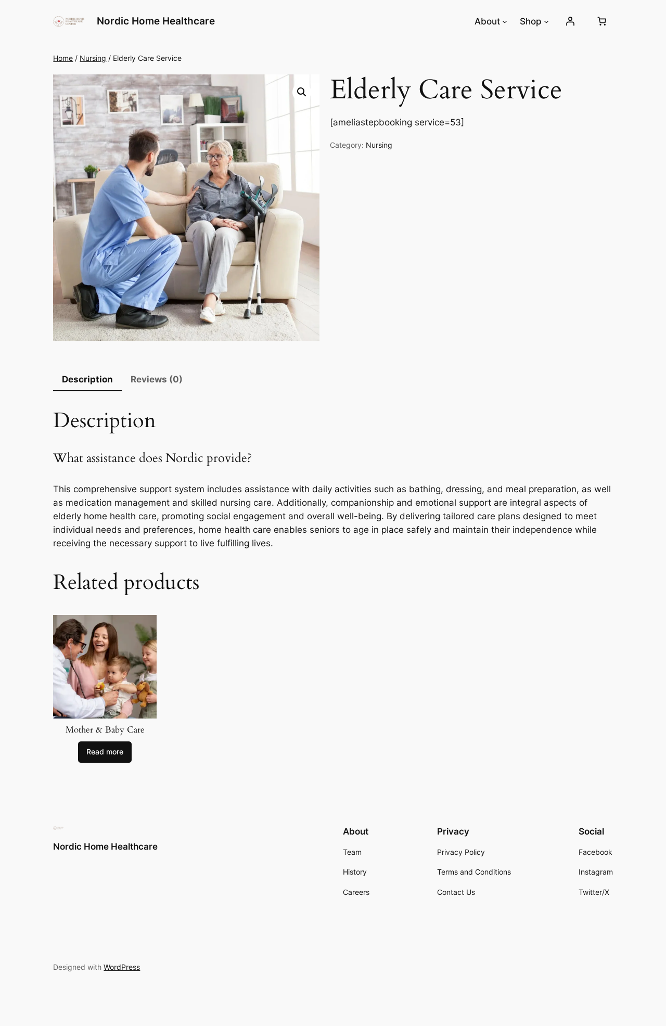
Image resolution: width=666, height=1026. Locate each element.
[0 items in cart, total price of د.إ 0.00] (602, 21)
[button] (301, 92)
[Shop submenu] (546, 21)
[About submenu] (504, 21)
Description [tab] (87, 379)
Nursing (93, 58)
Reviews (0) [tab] (157, 379)
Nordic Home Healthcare (156, 21)
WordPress (122, 967)
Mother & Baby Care (105, 730)
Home (63, 58)
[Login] (570, 21)
